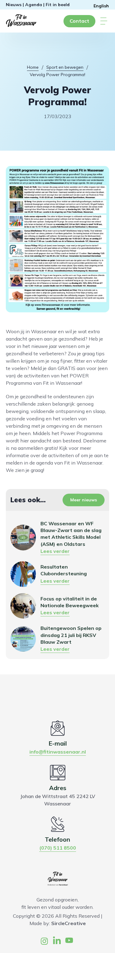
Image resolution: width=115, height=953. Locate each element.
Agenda (33, 4)
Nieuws (13, 4)
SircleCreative (68, 923)
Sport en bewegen (64, 67)
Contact (79, 21)
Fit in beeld (58, 4)
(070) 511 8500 (57, 848)
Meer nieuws (83, 500)
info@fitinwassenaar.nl (57, 752)
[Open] (103, 21)
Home (33, 67)
